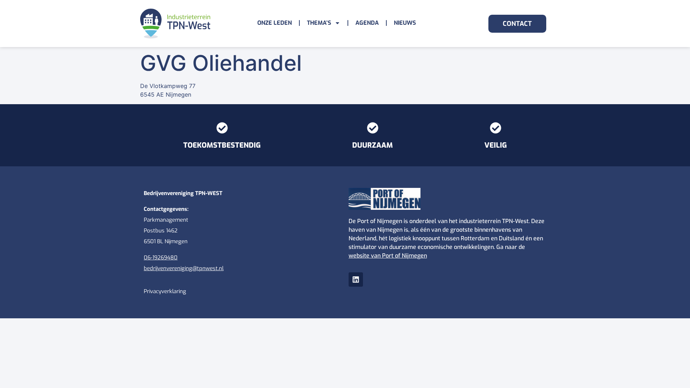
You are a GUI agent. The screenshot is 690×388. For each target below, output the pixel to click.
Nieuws (405, 23)
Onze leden (274, 23)
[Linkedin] (356, 279)
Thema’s (319, 23)
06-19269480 (161, 257)
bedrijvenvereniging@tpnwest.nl (184, 268)
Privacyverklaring (165, 291)
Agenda (367, 23)
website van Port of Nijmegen (388, 255)
